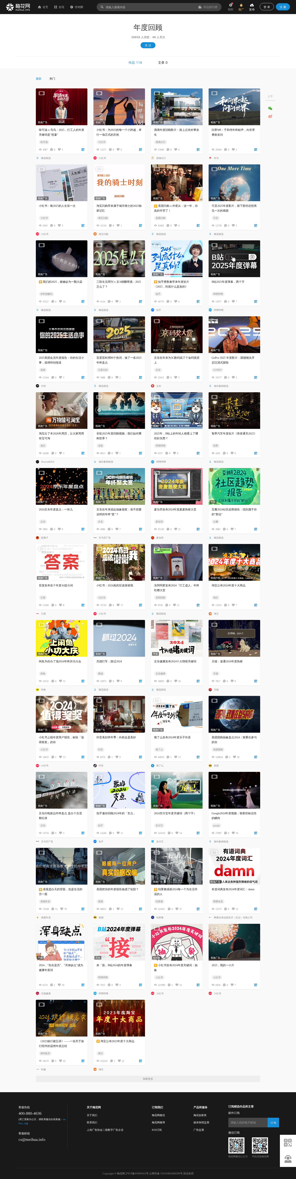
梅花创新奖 (200, 1115)
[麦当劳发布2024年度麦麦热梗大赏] (177, 486)
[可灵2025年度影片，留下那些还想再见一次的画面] (234, 182)
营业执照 (188, 1173)
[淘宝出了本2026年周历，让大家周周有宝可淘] (61, 410)
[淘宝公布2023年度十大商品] (119, 1018)
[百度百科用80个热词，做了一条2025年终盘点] (119, 334)
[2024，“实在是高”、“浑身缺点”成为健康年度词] (61, 942)
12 (56, 909)
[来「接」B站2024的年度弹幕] (119, 942)
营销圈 (79, 7)
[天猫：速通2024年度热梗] (234, 638)
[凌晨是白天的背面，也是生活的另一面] (61, 866)
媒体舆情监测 (201, 1122)
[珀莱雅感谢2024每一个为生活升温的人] (177, 866)
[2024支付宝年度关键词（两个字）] (177, 790)
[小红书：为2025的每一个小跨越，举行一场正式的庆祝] (119, 106)
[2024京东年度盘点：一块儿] (61, 486)
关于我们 (92, 1115)
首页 (45, 7)
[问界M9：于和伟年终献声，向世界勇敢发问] (234, 106)
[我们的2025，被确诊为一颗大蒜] (61, 258)
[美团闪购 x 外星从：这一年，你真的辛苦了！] (177, 182)
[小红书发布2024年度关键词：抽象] (177, 942)
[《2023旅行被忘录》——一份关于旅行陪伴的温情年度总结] (61, 1018)
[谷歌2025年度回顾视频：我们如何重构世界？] (119, 410)
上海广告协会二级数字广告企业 (105, 1129)
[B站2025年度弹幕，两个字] (234, 258)
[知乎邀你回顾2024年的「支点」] (119, 790)
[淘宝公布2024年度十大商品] (234, 562)
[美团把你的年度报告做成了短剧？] (119, 866)
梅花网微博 (158, 1122)
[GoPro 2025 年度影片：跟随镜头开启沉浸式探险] (234, 334)
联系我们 (92, 1122)
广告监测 (199, 1129)
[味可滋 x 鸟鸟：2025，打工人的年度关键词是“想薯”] (61, 106)
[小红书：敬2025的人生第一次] (61, 182)
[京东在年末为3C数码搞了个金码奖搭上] (177, 334)
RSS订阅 (157, 1129)
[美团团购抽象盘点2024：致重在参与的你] (234, 714)
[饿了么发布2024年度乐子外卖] (177, 714)
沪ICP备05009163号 (137, 1173)
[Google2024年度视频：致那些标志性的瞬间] (234, 790)
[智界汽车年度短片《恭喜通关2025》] (234, 410)
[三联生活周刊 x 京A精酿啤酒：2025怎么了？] (119, 258)
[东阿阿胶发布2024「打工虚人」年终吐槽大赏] (177, 562)
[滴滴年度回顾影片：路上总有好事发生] (177, 106)
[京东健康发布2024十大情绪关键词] (177, 638)
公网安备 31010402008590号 (166, 1173)
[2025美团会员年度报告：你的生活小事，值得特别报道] (61, 334)
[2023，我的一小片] (234, 942)
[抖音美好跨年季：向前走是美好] (119, 714)
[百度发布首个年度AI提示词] (61, 562)
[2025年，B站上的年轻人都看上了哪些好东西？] (177, 410)
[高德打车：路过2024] (119, 638)
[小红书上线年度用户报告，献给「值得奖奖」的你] (61, 714)
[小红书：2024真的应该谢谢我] (119, 562)
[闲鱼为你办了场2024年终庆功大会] (61, 638)
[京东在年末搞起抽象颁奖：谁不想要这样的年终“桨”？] (119, 486)
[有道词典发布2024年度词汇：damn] (234, 866)
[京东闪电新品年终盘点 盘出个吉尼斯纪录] (61, 790)
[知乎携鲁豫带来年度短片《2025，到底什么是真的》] (177, 258)
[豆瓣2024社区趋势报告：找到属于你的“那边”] (234, 486)
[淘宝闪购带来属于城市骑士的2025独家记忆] (119, 182)
